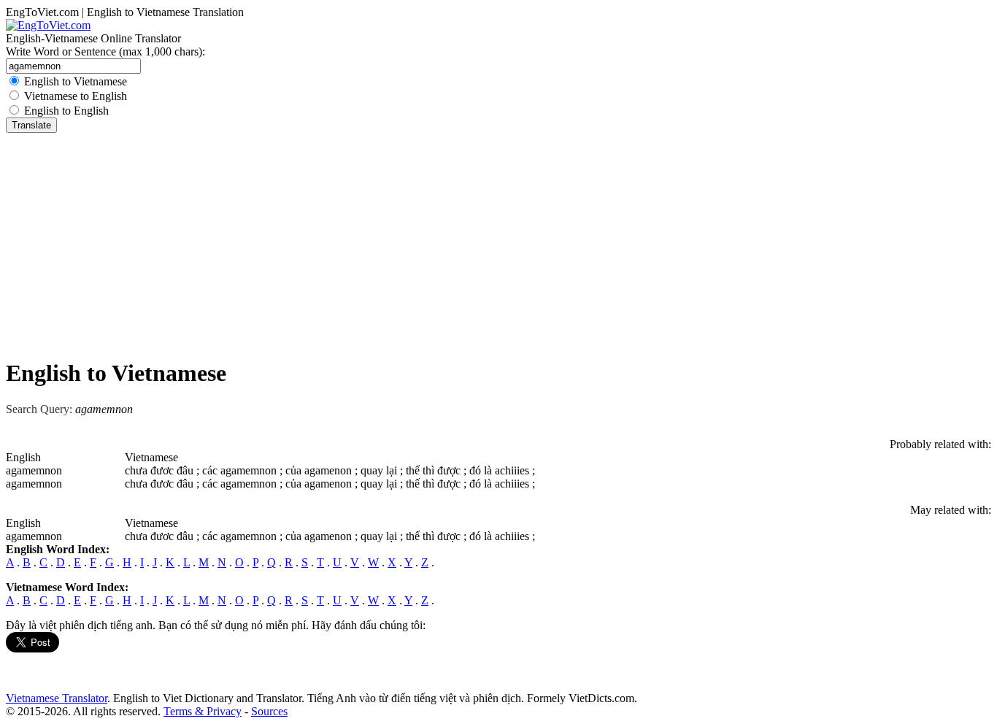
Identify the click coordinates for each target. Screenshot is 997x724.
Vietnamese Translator (56, 698)
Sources (269, 711)
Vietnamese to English (75, 96)
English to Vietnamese (75, 81)
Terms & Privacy (202, 711)
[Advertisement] (498, 242)
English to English (66, 110)
